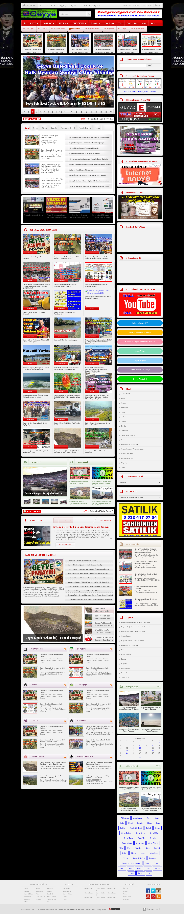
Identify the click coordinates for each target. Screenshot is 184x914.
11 (65, 112)
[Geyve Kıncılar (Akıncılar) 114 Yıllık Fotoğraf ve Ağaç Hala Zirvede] (53, 624)
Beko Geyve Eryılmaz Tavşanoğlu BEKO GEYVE (60, 216)
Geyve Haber (154, 833)
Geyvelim (153, 838)
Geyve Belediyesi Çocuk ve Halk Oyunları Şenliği (86, 143)
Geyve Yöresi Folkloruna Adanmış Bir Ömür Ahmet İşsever (90, 164)
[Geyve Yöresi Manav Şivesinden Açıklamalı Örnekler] (30, 785)
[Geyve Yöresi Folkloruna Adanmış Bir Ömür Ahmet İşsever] (76, 771)
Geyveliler (141, 838)
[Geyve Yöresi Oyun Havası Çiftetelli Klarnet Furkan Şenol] (102, 479)
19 (106, 112)
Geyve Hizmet (128, 838)
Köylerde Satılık (93, 28)
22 (153, 751)
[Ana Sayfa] (24, 23)
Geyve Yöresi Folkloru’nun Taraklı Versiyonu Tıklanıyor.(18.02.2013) (102, 503)
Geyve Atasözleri (140, 379)
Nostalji (54, 128)
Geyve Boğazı (126, 833)
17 (96, 112)
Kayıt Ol (136, 5)
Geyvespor (140, 843)
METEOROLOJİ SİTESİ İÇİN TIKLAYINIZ (140, 92)
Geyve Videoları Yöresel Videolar (132, 449)
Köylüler (138, 848)
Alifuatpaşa (125, 417)
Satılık (97, 128)
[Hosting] (144, 909)
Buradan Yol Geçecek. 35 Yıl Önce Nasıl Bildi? (84, 591)
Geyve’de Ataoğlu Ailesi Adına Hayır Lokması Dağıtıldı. (88, 159)
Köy (128, 848)
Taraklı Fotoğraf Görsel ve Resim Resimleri (129, 730)
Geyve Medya (127, 843)
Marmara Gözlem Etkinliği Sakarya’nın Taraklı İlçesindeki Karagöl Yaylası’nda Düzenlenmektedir (96, 370)
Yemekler (124, 430)
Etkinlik (139, 823)
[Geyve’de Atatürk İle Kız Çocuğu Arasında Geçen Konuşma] (37, 545)
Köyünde (157, 848)
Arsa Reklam (109, 23)
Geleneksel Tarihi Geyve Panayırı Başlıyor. (49, 136)
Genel (144, 23)
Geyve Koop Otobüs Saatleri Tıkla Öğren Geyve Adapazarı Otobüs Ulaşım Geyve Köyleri (97, 397)
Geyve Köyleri (139, 28)
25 (127, 753)
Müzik (125, 858)
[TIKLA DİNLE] (140, 171)
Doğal (130, 823)
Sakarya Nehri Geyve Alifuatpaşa (81, 170)
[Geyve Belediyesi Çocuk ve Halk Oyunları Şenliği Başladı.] (125, 568)
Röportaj (110, 28)
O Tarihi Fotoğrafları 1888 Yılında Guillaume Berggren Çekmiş (90, 599)
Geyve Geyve (140, 833)
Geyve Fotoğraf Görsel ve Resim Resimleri (151, 708)
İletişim (157, 5)
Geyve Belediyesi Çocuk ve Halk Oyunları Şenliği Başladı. (89, 137)
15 (86, 112)
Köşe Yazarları (126, 668)
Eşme (158, 823)
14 (80, 112)
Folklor (122, 828)
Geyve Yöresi (140, 351)
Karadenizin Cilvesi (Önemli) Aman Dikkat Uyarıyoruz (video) (35, 396)
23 (159, 751)
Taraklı (123, 412)
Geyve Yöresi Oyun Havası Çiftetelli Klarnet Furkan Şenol (101, 483)
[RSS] (65, 649)
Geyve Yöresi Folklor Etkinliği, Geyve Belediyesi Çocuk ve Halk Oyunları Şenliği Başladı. (72, 5)
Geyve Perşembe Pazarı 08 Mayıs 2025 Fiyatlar (78, 482)
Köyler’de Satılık (127, 458)
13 (75, 112)
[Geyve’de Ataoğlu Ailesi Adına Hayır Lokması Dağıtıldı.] (98, 293)
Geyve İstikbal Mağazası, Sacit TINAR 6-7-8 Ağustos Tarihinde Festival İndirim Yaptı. (87, 177)
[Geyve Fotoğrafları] (63, 503)
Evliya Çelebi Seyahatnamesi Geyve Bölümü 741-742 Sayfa (97, 424)
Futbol (148, 828)
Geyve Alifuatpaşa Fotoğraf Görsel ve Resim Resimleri (129, 709)
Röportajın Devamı (65, 544)
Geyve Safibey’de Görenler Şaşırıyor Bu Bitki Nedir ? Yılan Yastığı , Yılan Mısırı (67, 397)
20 (111, 112)
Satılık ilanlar (51, 896)
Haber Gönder (59, 28)
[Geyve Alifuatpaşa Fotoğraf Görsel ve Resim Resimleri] (27, 503)
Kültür (124, 853)
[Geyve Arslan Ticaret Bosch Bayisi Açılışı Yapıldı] (76, 749)
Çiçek (132, 873)
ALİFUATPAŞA (78, 23)
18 (101, 112)
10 (60, 112)
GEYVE (33, 23)
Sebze (156, 863)
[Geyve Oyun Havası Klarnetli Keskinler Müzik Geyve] (80, 499)
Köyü (148, 848)
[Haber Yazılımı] (155, 909)
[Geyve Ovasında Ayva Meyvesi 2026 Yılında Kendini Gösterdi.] (32, 159)
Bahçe (157, 818)
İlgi (149, 873)
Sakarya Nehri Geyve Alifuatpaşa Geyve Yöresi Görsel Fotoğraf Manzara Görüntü (90, 596)
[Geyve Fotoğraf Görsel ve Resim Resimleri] (36, 503)
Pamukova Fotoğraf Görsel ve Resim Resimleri (151, 730)
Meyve (143, 853)
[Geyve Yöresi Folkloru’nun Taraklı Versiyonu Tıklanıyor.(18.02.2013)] (102, 499)
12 (70, 112)
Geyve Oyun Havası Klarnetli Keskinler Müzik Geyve (78, 503)
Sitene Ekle (127, 5)
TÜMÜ (158, 686)
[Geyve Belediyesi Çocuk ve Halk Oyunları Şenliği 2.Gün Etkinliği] (32, 173)
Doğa (122, 823)
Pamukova (124, 407)
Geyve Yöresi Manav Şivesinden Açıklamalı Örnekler (51, 776)
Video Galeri (67, 891)
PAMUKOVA (47, 23)
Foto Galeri (66, 888)
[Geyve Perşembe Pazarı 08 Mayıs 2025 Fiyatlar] (80, 479)
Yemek (148, 868)
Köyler (153, 23)
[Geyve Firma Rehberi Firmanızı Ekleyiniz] (125, 593)
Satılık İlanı (76, 28)
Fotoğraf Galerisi (136, 828)
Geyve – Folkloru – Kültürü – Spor (133, 631)
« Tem (139, 758)
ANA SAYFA (125, 394)
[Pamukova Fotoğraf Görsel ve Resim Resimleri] (54, 503)
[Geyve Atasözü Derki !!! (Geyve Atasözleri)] (125, 606)
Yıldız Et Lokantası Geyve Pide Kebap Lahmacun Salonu (37, 216)
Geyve (35, 128)
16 (91, 112)
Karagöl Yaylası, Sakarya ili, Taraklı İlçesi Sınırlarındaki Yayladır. (89, 182)
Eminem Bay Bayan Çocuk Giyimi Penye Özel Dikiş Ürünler (106, 217)
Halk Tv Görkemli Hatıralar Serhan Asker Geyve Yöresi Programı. (89, 187)
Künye (150, 5)
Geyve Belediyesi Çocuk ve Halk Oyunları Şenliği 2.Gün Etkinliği (51, 166)
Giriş (143, 5)
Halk (121, 848)
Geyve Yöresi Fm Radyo (140, 370)
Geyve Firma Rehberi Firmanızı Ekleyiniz (83, 148)
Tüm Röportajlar (105, 520)
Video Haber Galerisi (128, 435)
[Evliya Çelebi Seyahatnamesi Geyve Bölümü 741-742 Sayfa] (76, 785)
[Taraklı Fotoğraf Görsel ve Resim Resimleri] (45, 503)
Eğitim (149, 823)
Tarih (130, 868)
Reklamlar (94, 23)
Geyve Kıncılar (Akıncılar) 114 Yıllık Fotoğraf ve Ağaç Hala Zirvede (67, 451)
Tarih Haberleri (84, 128)
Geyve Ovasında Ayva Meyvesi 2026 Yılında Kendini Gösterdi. (52, 151)
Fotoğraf (50, 894)
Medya (133, 853)
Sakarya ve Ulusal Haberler (140, 332)
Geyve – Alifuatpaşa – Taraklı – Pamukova (135, 622)
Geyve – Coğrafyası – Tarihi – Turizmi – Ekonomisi (138, 627)
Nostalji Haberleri (127, 453)
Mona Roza (154, 853)
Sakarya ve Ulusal (68, 128)
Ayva (148, 818)
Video (120, 23)
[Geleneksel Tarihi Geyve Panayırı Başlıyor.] (32, 145)
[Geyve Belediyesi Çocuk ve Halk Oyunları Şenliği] (76, 677)
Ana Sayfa (30, 28)
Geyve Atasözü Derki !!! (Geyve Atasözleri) (84, 153)
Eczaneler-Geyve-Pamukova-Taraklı (140, 342)
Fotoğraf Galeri (132, 23)
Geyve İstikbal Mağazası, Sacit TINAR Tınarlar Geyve (83, 216)
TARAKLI (62, 23)
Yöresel (44, 28)
